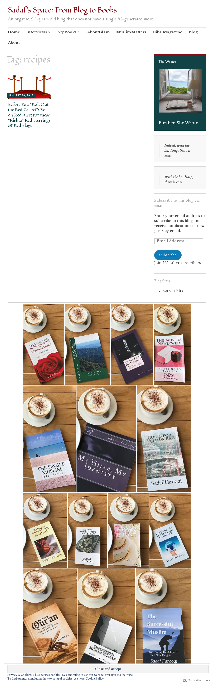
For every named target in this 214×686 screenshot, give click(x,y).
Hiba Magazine (167, 32)
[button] (43, 344)
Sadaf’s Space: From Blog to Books (62, 10)
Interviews (36, 32)
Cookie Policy (95, 678)
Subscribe (168, 255)
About (14, 42)
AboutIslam (98, 32)
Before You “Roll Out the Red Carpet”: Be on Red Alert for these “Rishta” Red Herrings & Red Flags (29, 115)
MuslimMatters (131, 32)
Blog (193, 32)
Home (14, 32)
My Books (66, 32)
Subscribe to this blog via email (177, 203)
